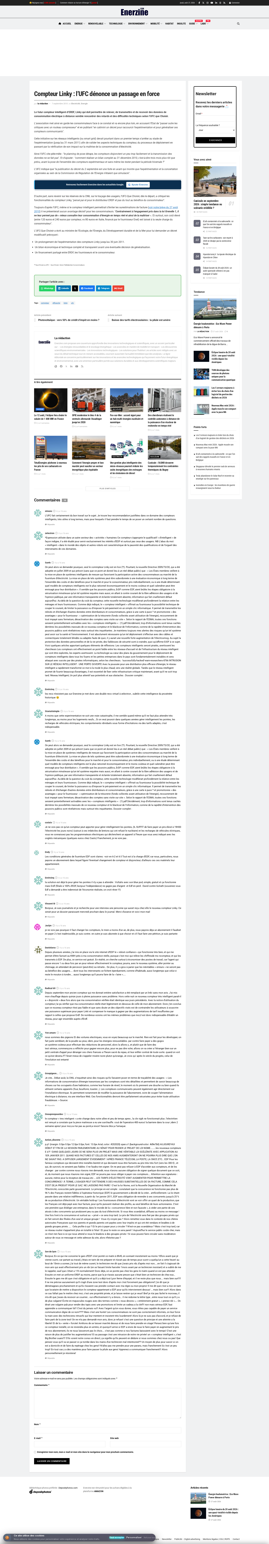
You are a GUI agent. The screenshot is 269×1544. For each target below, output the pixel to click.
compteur (45, 303)
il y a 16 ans (61, 511)
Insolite (181, 23)
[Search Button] (238, 23)
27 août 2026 (217, 332)
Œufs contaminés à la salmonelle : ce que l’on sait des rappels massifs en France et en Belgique (218, 224)
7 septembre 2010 (60, 103)
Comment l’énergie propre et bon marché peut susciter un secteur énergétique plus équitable (88, 466)
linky (66, 303)
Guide (193, 23)
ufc (72, 303)
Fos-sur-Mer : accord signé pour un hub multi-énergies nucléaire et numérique (126, 419)
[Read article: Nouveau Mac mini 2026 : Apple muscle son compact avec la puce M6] (201, 409)
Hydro (199, 317)
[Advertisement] (134, 53)
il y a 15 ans (72, 1114)
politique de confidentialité (131, 1540)
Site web (114, 1438)
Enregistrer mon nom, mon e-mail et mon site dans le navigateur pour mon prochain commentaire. (85, 1452)
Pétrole (40, 457)
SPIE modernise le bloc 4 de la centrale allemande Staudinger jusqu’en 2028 (87, 419)
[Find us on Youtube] (212, 3)
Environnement (136, 23)
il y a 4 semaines (80, 426)
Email (119, 288)
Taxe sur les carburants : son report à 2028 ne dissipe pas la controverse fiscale (218, 241)
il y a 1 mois (117, 426)
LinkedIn (64, 288)
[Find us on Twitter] (203, 3)
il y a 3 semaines (42, 423)
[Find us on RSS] (224, 3)
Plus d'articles (108, 489)
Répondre (51, 525)
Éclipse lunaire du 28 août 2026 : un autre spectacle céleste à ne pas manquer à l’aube (217, 271)
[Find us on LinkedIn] (216, 3)
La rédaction (43, 103)
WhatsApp (48, 288)
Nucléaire (117, 409)
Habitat (169, 23)
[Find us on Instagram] (207, 3)
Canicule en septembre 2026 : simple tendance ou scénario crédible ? (208, 204)
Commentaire (42, 1385)
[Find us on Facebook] (199, 3)
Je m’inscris (223, 1535)
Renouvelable (95, 23)
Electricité (75, 103)
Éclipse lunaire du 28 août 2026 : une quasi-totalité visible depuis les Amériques (223, 1512)
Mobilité (155, 23)
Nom (37, 1424)
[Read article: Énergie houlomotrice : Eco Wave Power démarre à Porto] (215, 309)
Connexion (235, 3)
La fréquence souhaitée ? (208, 125)
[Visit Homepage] (134, 12)
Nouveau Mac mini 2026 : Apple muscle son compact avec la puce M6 (224, 409)
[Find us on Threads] (220, 3)
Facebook (88, 288)
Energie (79, 23)
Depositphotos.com (68, 1488)
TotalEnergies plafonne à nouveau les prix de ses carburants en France (50, 466)
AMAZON (98, 1491)
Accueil (67, 23)
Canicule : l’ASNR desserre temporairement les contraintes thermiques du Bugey (163, 466)
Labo (204, 23)
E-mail (38, 1438)
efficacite (56, 303)
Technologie (116, 23)
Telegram (104, 288)
